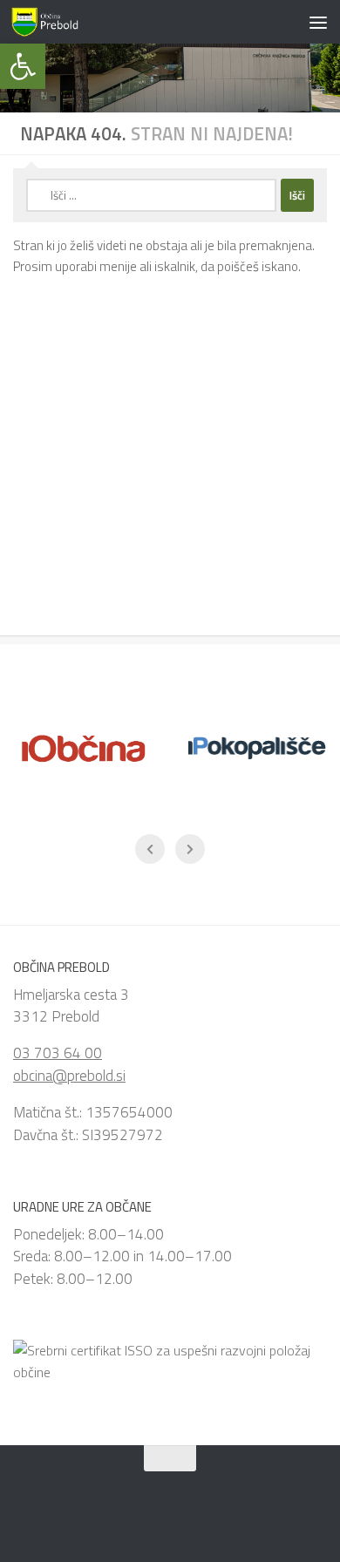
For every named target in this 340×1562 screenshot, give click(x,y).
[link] (22, 66)
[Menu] (318, 22)
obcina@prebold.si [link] (69, 1075)
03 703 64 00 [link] (57, 1053)
